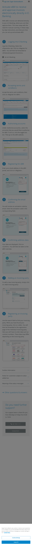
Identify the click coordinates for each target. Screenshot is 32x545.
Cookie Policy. (7, 532)
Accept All (16, 542)
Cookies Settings (16, 537)
